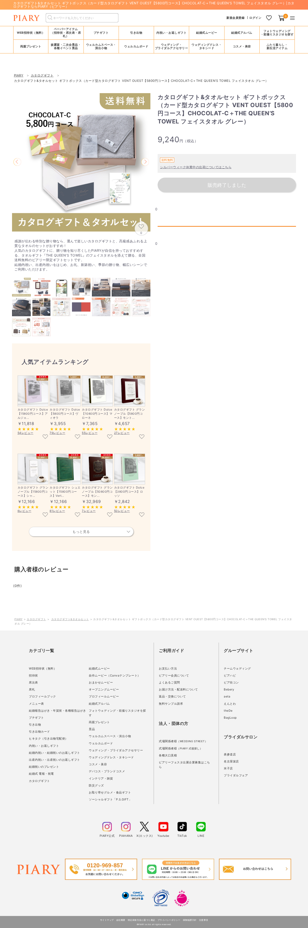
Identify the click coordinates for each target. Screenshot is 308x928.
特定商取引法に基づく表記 (141, 920)
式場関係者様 (183, 741)
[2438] (77, 515)
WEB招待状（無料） (31, 32)
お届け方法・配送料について (178, 689)
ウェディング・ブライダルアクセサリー (116, 750)
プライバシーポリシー (169, 920)
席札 (32, 689)
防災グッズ (96, 785)
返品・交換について (172, 696)
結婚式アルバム (241, 32)
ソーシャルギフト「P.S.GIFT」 (110, 799)
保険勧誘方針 (190, 920)
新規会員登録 (235, 17)
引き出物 (35, 724)
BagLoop (230, 717)
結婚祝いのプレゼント (44, 766)
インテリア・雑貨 (101, 778)
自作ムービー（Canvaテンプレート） (115, 675)
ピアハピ (230, 675)
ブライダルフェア (236, 775)
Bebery (229, 689)
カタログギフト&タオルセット (70, 619)
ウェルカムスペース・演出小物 (110, 736)
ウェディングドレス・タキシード (111, 757)
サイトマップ (107, 920)
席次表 (33, 682)
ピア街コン (231, 682)
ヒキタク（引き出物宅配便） (48, 738)
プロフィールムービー (104, 696)
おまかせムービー (101, 682)
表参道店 (230, 754)
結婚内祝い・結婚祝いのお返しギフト (54, 752)
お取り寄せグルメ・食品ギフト (110, 792)
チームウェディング (237, 668)
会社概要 (120, 920)
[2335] (45, 437)
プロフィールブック (42, 696)
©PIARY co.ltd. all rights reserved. (154, 924)
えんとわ (230, 703)
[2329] (141, 515)
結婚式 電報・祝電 (41, 773)
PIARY (18, 619)
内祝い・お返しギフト (44, 746)
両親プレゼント (99, 722)
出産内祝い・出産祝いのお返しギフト (54, 759)
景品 (92, 729)
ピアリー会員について (174, 675)
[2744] (45, 515)
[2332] (77, 437)
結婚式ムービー (99, 668)
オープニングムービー (104, 689)
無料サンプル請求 (171, 703)
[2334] (109, 437)
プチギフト (36, 717)
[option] (81, 162)
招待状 (33, 675)
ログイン (255, 17)
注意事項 (203, 920)
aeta (227, 696)
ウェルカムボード (101, 743)
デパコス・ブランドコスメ (107, 771)
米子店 (228, 768)
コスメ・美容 (98, 764)
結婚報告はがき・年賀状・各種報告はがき (57, 710)
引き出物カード (39, 731)
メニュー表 (36, 703)
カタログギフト (36, 619)
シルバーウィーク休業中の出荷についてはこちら (195, 167)
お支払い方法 (168, 668)
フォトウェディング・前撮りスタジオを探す (277, 32)
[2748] (109, 515)
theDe (228, 710)
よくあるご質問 (169, 682)
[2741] (141, 437)
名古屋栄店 (231, 761)
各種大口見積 (168, 755)
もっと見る (81, 531)
